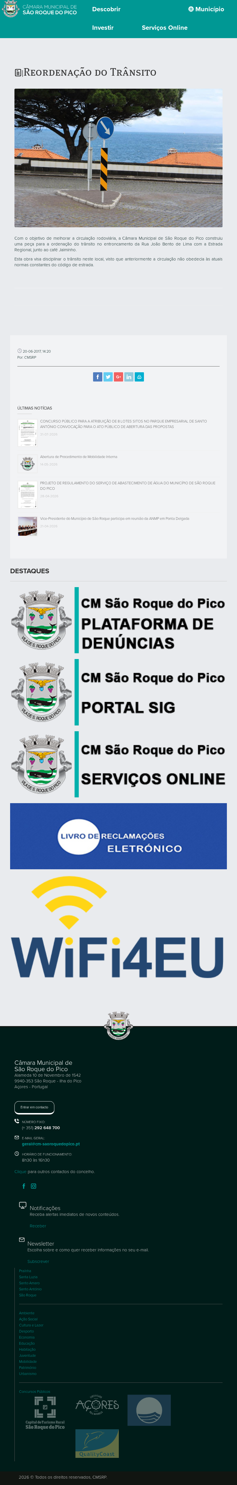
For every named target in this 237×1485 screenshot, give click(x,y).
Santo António (30, 1289)
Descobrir (106, 9)
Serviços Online (165, 27)
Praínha (25, 1271)
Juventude (27, 1355)
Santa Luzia (28, 1277)
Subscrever (38, 1261)
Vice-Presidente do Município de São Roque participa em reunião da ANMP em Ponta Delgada (114, 518)
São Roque (27, 1295)
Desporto (26, 1331)
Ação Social (28, 1319)
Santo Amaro (29, 1283)
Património (27, 1367)
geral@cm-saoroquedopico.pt (51, 1144)
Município (209, 9)
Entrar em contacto (34, 1107)
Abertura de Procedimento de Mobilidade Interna (78, 457)
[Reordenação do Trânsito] (118, 157)
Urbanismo (27, 1374)
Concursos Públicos (34, 1391)
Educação (27, 1343)
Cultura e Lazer (31, 1325)
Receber (38, 1226)
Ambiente (26, 1313)
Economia (27, 1337)
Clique (20, 1171)
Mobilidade (28, 1361)
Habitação (27, 1349)
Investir (103, 27)
